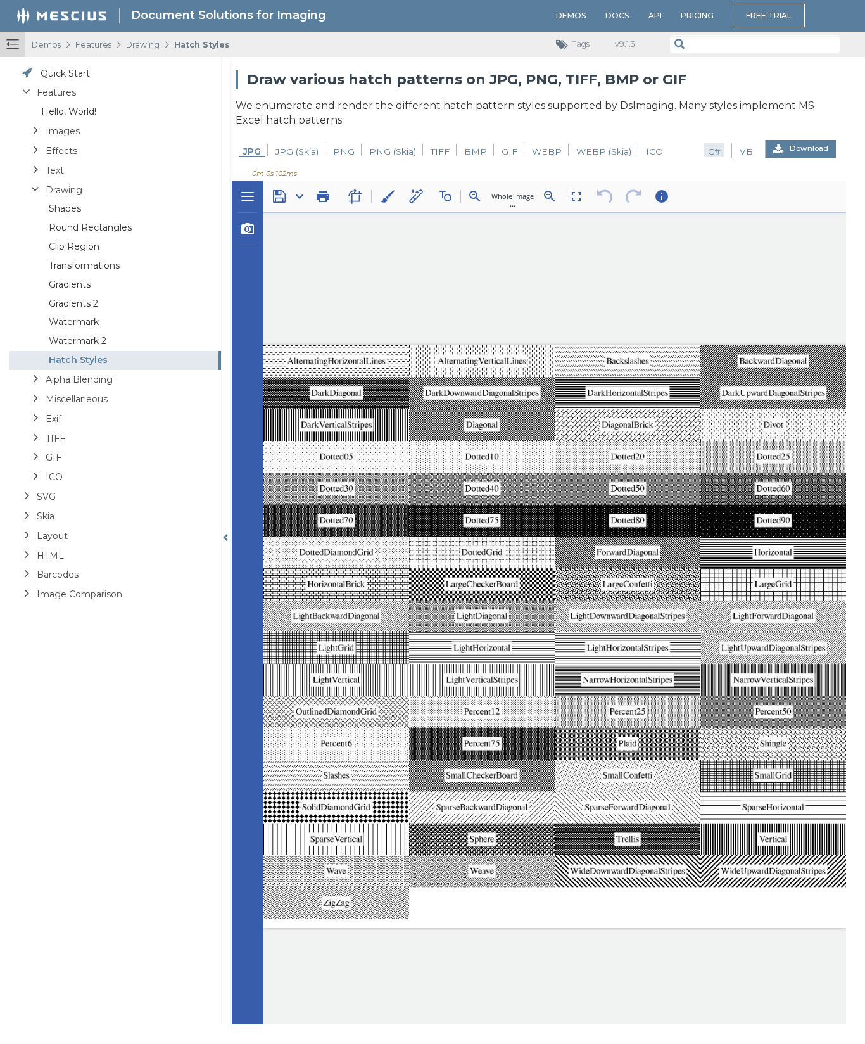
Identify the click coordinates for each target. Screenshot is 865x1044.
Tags (581, 44)
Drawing (143, 44)
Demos (571, 15)
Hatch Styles (202, 44)
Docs (617, 15)
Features (93, 44)
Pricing (697, 15)
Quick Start (65, 73)
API (655, 15)
